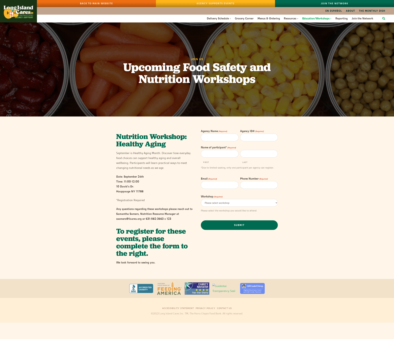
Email (209, 179)
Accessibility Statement (178, 308)
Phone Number (254, 179)
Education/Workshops (316, 18)
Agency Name (214, 131)
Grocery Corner (244, 18)
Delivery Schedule (218, 18)
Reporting (341, 18)
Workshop (212, 196)
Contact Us (224, 308)
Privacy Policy (205, 308)
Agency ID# (252, 131)
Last (244, 162)
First (206, 162)
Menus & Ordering (268, 18)
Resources (290, 18)
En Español (333, 10)
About (350, 10)
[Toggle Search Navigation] (383, 18)
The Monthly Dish (372, 10)
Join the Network (362, 18)
